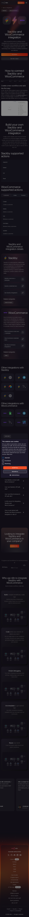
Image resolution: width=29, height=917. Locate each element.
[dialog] (14, 458)
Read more (9, 454)
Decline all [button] (15, 471)
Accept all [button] (15, 467)
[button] (14, 475)
